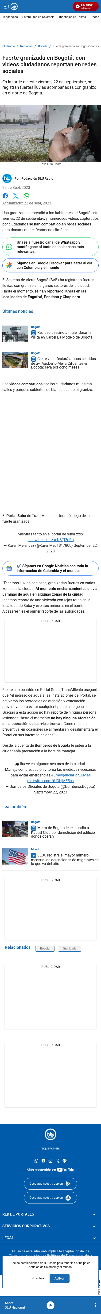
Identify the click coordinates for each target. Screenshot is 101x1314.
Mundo (35, 849)
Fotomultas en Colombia (38, 17)
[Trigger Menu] (6, 6)
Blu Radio (8, 46)
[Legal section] (94, 1238)
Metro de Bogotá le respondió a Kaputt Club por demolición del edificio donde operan (63, 832)
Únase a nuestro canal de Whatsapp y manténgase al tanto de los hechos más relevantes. (50, 247)
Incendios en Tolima (72, 17)
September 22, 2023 (50, 792)
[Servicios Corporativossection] (94, 1226)
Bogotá (42, 46)
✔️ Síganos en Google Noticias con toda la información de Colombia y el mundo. (52, 568)
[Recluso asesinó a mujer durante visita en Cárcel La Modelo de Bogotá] (15, 334)
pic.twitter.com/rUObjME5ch (50, 781)
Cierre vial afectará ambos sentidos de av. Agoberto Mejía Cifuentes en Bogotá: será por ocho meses (63, 363)
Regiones (26, 46)
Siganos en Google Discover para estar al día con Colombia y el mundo (54, 265)
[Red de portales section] (94, 1214)
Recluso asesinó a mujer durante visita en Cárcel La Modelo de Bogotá (62, 335)
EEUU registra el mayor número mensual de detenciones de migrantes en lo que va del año (65, 859)
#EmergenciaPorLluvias (71, 775)
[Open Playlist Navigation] (95, 1305)
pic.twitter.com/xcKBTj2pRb (50, 540)
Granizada (69, 948)
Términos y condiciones (26, 1255)
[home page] (50, 1134)
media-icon (50, 1305)
